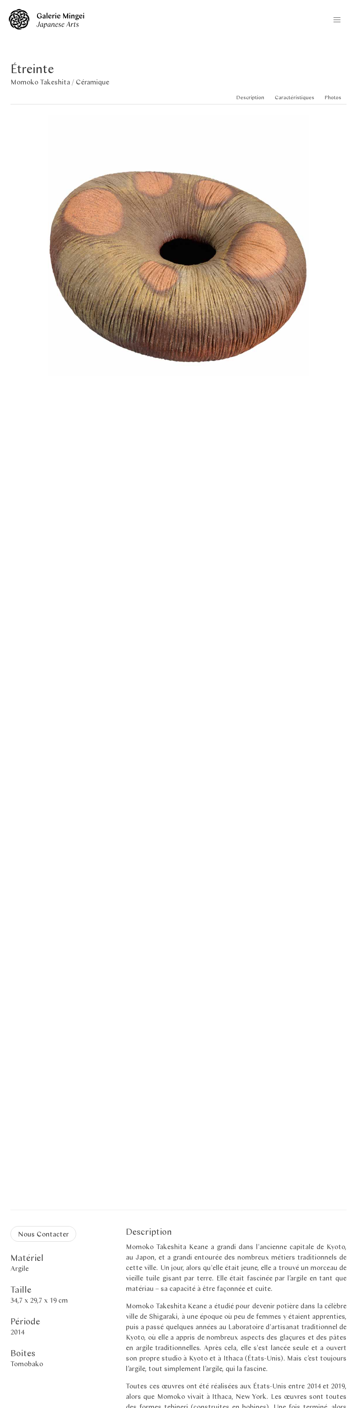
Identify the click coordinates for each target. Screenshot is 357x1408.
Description (250, 97)
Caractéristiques (294, 97)
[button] (337, 20)
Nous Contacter (43, 1234)
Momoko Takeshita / (43, 81)
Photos (333, 97)
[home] (46, 27)
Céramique (92, 81)
